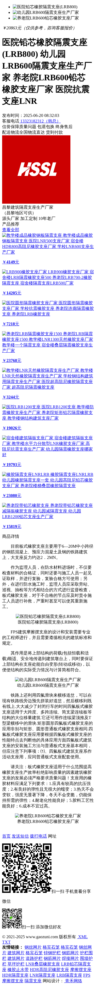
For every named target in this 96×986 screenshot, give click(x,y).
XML (82, 936)
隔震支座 (33, 981)
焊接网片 (70, 958)
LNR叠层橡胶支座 (43, 964)
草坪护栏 (16, 964)
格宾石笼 (51, 947)
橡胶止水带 (18, 969)
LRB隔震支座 (69, 975)
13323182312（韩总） (40, 121)
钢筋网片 (70, 952)
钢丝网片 (33, 947)
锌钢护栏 (52, 952)
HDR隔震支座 (15, 975)
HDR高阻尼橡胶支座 (49, 969)
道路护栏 (34, 958)
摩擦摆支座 (80, 969)
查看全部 (10, 229)
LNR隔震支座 (42, 975)
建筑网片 (16, 952)
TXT (6, 942)
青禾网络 (73, 981)
